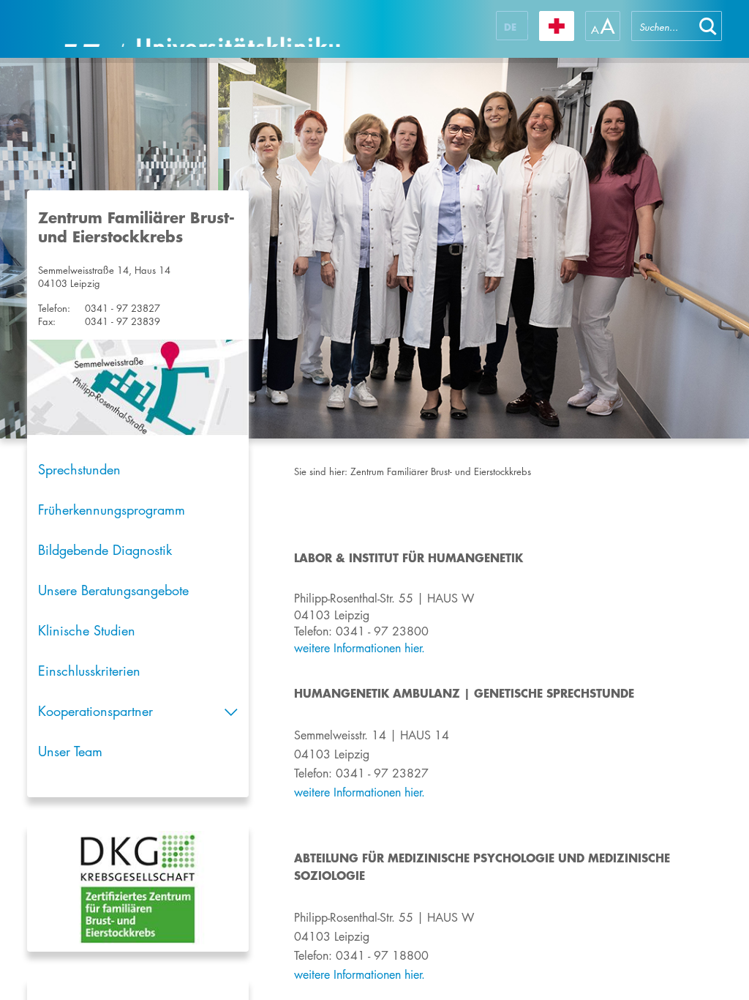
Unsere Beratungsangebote (113, 590)
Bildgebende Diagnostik (105, 550)
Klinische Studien (86, 630)
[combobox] (662, 26)
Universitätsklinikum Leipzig (202, 29)
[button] (708, 26)
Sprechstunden (79, 469)
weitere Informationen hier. (359, 974)
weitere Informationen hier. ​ (361, 648)
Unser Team (70, 751)
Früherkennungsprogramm (111, 509)
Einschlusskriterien (89, 670)
